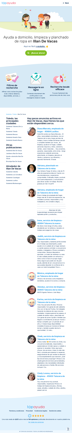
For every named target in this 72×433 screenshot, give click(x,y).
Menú (67, 3)
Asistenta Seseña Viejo (13, 137)
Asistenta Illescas (12, 134)
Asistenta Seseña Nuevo (14, 140)
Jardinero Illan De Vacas (14, 153)
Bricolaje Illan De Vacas (14, 161)
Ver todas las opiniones (36, 422)
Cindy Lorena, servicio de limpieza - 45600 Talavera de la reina (51, 376)
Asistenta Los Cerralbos (14, 175)
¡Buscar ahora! (38, 53)
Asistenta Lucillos (12, 180)
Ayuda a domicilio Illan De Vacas (14, 157)
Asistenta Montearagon (14, 183)
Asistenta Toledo (11, 131)
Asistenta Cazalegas (13, 177)
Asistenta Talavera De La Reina (14, 127)
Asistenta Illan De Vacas (14, 150)
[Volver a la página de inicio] (9, 3)
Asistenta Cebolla (12, 172)
